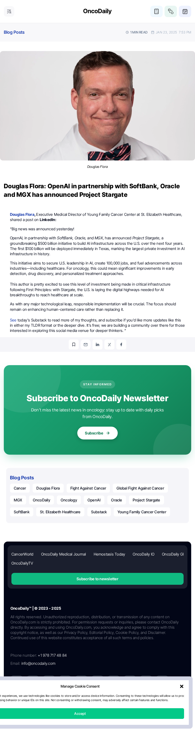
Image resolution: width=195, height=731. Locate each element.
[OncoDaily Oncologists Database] (171, 11)
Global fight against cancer (140, 488)
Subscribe (94, 433)
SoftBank (21, 511)
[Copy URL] (74, 344)
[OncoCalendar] (185, 11)
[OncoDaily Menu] (9, 11)
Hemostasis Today (109, 554)
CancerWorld (22, 554)
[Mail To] (86, 344)
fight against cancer (88, 488)
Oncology (69, 500)
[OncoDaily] (97, 11)
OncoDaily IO (143, 554)
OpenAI (94, 500)
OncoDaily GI (173, 554)
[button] (181, 686)
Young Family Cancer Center (141, 511)
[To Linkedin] (97, 344)
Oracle (116, 500)
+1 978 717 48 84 (52, 655)
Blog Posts (14, 32)
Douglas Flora (48, 488)
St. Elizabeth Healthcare (60, 511)
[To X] (109, 344)
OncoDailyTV (22, 563)
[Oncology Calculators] (156, 11)
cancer (20, 488)
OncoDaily (41, 500)
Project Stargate (146, 500)
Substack (99, 511)
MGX (18, 500)
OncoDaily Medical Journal (63, 554)
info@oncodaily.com (38, 663)
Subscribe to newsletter (97, 578)
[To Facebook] (121, 344)
